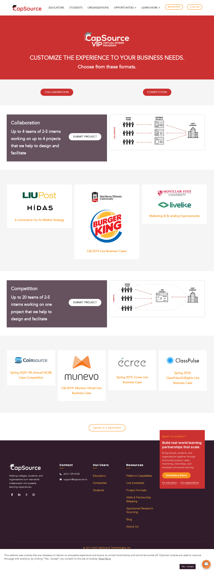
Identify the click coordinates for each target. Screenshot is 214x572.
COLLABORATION (57, 92)
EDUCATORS (56, 7)
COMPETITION (157, 92)
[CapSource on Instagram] (33, 495)
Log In (194, 6)
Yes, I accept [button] (188, 566)
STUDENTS (76, 7)
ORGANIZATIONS (98, 7)
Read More (105, 558)
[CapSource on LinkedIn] (19, 495)
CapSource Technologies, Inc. (114, 547)
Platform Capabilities (139, 475)
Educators (99, 475)
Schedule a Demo (176, 475)
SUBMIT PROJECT (85, 136)
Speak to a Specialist (107, 428)
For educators (169, 482)
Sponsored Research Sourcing (139, 510)
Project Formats (136, 490)
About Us (132, 526)
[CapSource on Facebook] (12, 495)
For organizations (190, 482)
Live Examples (135, 483)
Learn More (149, 7)
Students (98, 490)
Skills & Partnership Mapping (138, 499)
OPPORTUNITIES (124, 7)
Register (174, 6)
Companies (100, 483)
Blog (129, 519)
